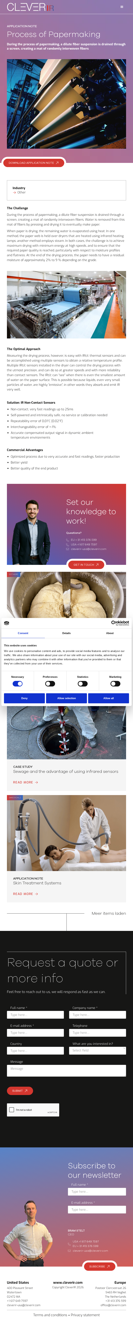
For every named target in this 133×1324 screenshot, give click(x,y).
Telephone (80, 1026)
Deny (24, 698)
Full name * (18, 1008)
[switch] (50, 683)
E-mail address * (22, 1026)
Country (16, 1044)
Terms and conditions (50, 1315)
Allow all (108, 698)
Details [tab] (66, 633)
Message (16, 1062)
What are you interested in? (93, 1044)
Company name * (85, 1008)
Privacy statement (85, 1315)
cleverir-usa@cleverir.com (88, 549)
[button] (122, 7)
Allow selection (66, 698)
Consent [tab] (23, 633)
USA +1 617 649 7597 (84, 544)
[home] (30, 7)
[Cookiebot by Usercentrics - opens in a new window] (114, 623)
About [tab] (110, 633)
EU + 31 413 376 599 (84, 540)
